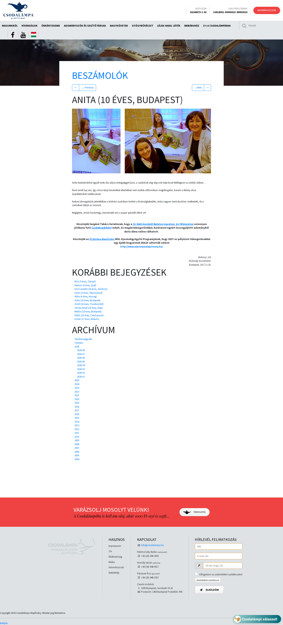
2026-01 (81, 376)
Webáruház (191, 25)
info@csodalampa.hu (152, 545)
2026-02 (81, 372)
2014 (77, 421)
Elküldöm (212, 589)
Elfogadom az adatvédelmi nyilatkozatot (220, 574)
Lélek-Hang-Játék (168, 25)
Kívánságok (30, 25)
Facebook (13, 35)
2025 (77, 380)
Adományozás (116, 567)
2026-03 (81, 369)
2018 (77, 406)
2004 (77, 459)
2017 (77, 410)
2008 (77, 444)
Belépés (4, 623)
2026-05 (81, 361)
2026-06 (81, 357)
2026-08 (81, 350)
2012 (77, 429)
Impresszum (115, 546)
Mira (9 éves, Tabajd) (85, 281)
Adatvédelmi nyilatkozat (208, 580)
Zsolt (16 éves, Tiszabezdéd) (89, 304)
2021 (77, 395)
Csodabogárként (101, 227)
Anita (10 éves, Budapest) (87, 300)
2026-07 (81, 354)
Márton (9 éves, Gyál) (85, 285)
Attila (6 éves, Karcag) (86, 296)
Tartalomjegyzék (83, 339)
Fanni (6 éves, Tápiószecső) (89, 292)
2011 (77, 433)
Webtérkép (114, 572)
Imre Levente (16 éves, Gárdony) (91, 289)
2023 (77, 387)
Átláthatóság (115, 556)
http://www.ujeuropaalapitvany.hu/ (141, 246)
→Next (198, 87)
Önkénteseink (50, 25)
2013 (77, 425)
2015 (77, 417)
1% (110, 551)
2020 (77, 399)
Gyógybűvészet (142, 25)
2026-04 (81, 365)
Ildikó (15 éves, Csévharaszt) (89, 315)
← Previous (87, 87)
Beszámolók (100, 75)
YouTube (23, 35)
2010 (77, 436)
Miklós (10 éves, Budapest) (88, 311)
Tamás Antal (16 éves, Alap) (89, 308)
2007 (77, 448)
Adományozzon (266, 10)
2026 (77, 346)
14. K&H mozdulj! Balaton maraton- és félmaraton (163, 224)
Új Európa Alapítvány (102, 239)
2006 (77, 451)
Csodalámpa (18, 10)
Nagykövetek (119, 25)
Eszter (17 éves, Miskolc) (87, 319)
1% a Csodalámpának (217, 25)
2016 (77, 414)
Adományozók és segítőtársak (85, 25)
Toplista (79, 342)
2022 (77, 391)
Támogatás (199, 512)
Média (112, 562)
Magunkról (10, 25)
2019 (77, 402)
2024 (77, 384)
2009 (77, 440)
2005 (77, 455)
